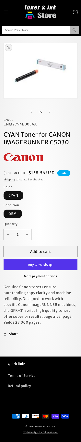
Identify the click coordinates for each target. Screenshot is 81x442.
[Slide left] (31, 112)
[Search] (74, 30)
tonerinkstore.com (45, 426)
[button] (6, 12)
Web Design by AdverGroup (40, 432)
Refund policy (19, 386)
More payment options (40, 276)
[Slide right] (50, 112)
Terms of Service (22, 375)
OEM (12, 214)
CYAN (13, 195)
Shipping (9, 179)
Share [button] (13, 334)
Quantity (11, 224)
